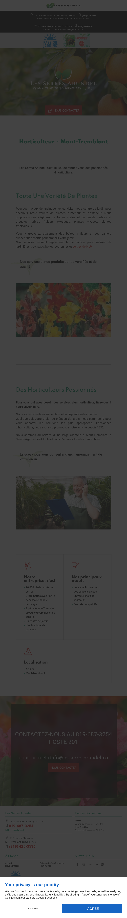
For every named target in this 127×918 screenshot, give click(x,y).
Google (40, 897)
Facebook (51, 897)
